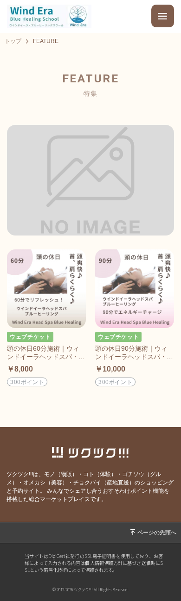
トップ (13, 41)
